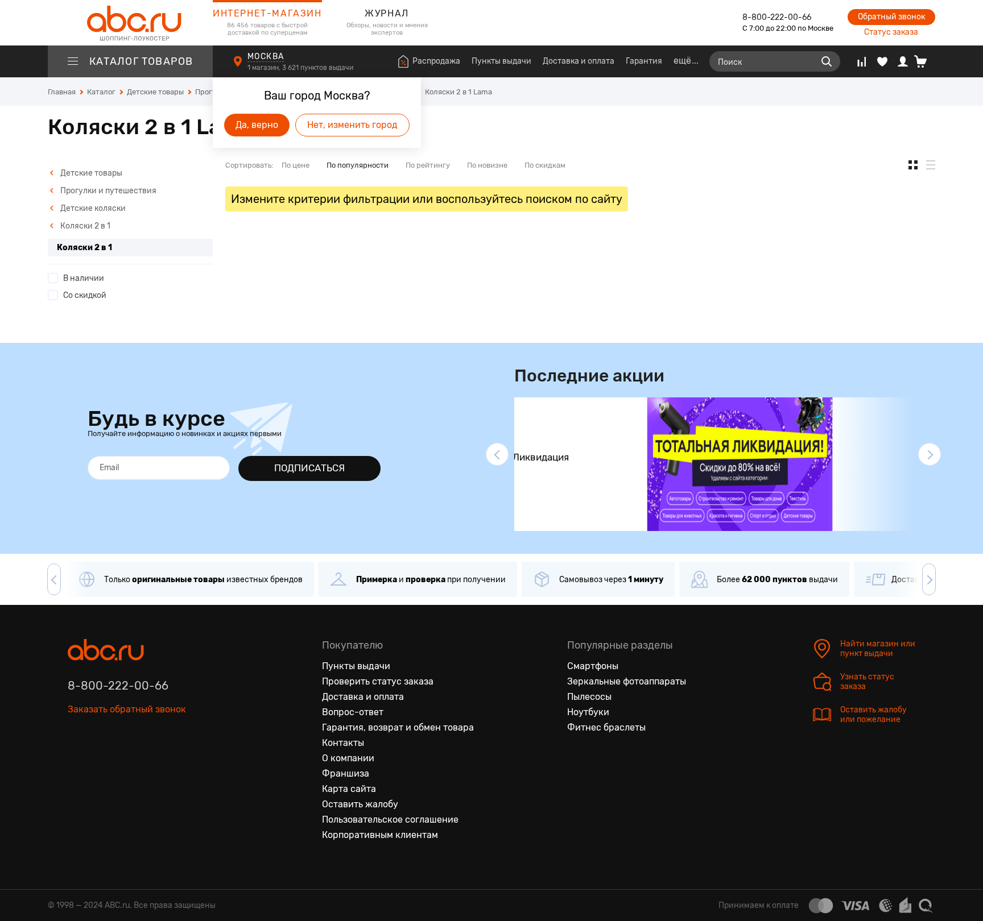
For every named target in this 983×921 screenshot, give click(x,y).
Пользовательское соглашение (390, 819)
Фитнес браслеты (606, 727)
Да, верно (257, 124)
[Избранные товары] (882, 61)
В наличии (83, 278)
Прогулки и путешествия (107, 191)
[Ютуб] (124, 762)
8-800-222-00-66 (776, 17)
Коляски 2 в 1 (84, 226)
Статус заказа (891, 32)
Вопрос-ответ (352, 712)
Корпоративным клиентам (380, 834)
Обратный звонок (891, 17)
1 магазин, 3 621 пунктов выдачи (301, 68)
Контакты (343, 742)
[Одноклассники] (101, 762)
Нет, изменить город (352, 124)
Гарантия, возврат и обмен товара (398, 727)
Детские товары (90, 173)
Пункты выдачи (501, 61)
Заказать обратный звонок (127, 709)
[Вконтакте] (77, 762)
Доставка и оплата (578, 61)
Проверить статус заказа (377, 681)
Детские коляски (92, 208)
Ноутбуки (588, 712)
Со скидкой (84, 295)
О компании (348, 758)
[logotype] (130, 22)
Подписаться (309, 468)
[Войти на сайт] (902, 61)
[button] (497, 454)
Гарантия (644, 61)
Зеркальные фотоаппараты (626, 681)
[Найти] (826, 61)
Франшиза (345, 773)
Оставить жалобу (360, 804)
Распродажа (436, 61)
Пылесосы (589, 696)
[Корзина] (924, 61)
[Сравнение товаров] (861, 61)
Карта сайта (349, 788)
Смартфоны (592, 666)
